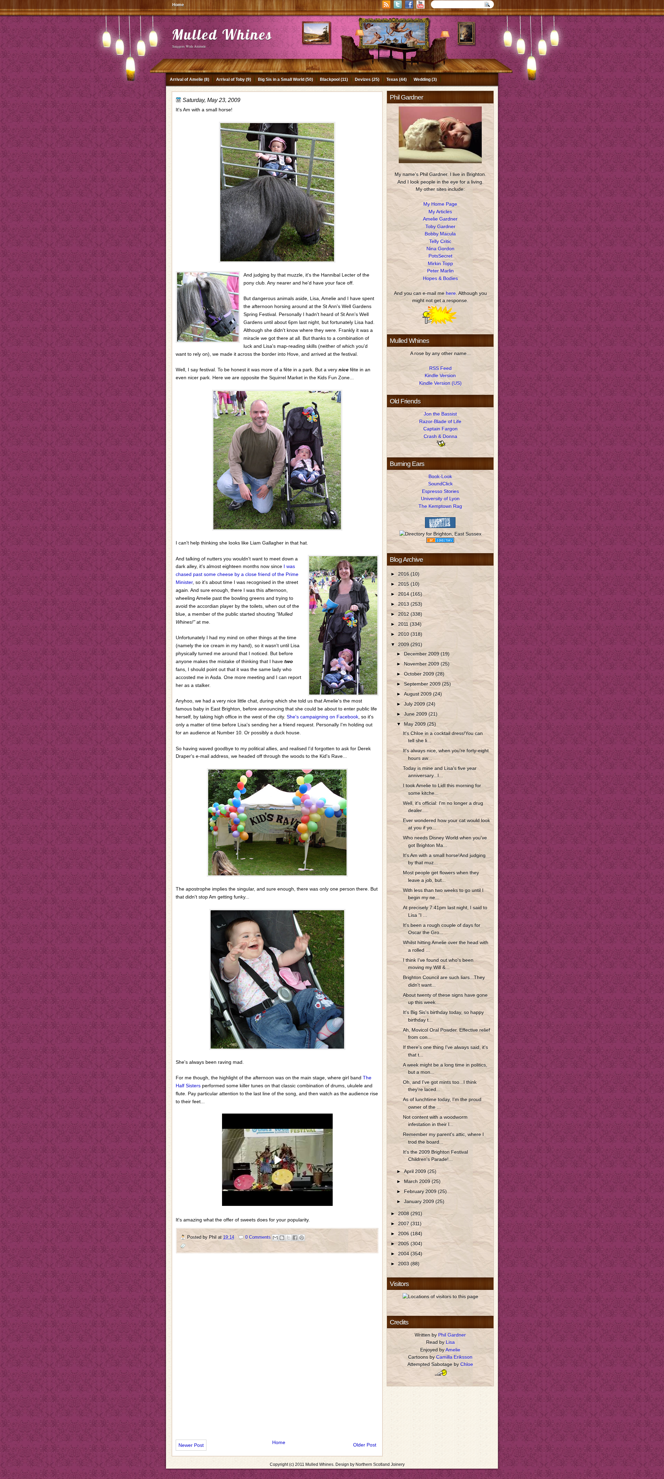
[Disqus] (277, 1343)
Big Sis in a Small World (281, 79)
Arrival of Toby (230, 79)
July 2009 (415, 704)
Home (178, 4)
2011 (404, 624)
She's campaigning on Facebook (322, 716)
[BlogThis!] (281, 1237)
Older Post (364, 1445)
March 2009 (418, 1181)
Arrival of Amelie (186, 79)
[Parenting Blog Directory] (440, 541)
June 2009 (416, 714)
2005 (404, 1243)
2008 (404, 1213)
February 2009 (421, 1191)
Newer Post (191, 1445)
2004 (404, 1253)
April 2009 (415, 1171)
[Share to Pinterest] (301, 1237)
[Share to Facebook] (295, 1237)
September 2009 (423, 684)
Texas (392, 79)
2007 (404, 1223)
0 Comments (258, 1237)
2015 (404, 584)
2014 (404, 594)
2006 (404, 1233)
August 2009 (418, 694)
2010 (404, 634)
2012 (404, 614)
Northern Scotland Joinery (380, 1464)
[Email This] (275, 1237)
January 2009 (419, 1201)
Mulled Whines (222, 34)
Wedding (422, 79)
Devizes (363, 79)
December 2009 (422, 654)
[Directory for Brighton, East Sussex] (440, 534)
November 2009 (422, 664)
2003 (404, 1263)
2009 (404, 644)
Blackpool (330, 79)
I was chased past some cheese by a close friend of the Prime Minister (237, 574)
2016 (404, 574)
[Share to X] (288, 1237)
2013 (404, 604)
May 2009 (415, 724)
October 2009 (419, 674)
